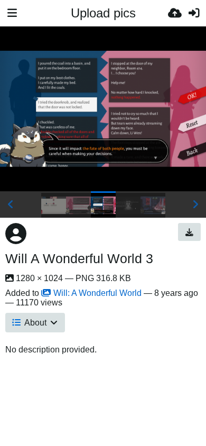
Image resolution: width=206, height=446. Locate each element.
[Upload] (175, 13)
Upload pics (103, 13)
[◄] (10, 204)
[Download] (189, 232)
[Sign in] (194, 13)
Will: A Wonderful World (97, 293)
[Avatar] (15, 233)
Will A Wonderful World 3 (79, 258)
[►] (195, 204)
